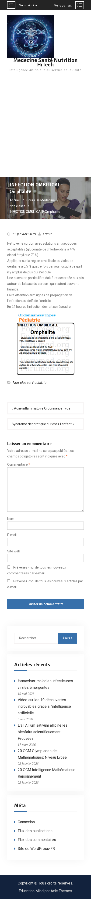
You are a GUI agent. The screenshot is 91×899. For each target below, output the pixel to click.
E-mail (12, 535)
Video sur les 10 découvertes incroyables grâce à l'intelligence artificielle (44, 706)
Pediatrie (39, 383)
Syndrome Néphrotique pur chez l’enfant (42, 424)
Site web (13, 551)
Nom (10, 519)
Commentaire (18, 464)
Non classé (22, 383)
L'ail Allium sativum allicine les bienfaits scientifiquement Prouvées (42, 732)
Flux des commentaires (37, 839)
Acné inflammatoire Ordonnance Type (42, 408)
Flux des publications (35, 831)
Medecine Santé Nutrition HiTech (45, 62)
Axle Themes (61, 891)
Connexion (26, 822)
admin (47, 234)
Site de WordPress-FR (36, 848)
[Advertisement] (45, 128)
